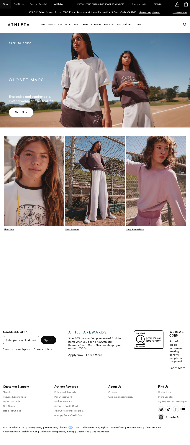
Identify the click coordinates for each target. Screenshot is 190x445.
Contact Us (164, 392)
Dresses (84, 24)
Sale (119, 24)
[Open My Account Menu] (177, 4)
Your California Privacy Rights (92, 427)
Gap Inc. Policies (100, 431)
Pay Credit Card (63, 396)
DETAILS (157, 4)
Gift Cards (9, 406)
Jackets (68, 24)
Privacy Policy (42, 349)
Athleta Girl (109, 24)
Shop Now (21, 112)
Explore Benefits (63, 401)
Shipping (7, 392)
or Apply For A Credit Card (68, 415)
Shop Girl (156, 12)
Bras (76, 24)
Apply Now (75, 355)
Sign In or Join (139, 4)
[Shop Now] (95, 12)
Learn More (94, 355)
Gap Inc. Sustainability (120, 396)
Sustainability (134, 427)
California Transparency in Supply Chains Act (64, 431)
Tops (60, 24)
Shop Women (145, 12)
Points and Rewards (65, 392)
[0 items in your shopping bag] (185, 4)
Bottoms (51, 24)
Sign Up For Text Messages (172, 401)
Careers (112, 392)
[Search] (185, 24)
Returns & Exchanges (14, 396)
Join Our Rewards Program (68, 410)
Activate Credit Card (66, 406)
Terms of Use (117, 427)
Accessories (96, 24)
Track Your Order (12, 401)
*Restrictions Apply (16, 349)
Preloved (127, 24)
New (43, 24)
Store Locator (165, 396)
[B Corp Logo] (148, 339)
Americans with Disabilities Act (20, 431)
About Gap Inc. (153, 427)
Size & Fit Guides (12, 410)
